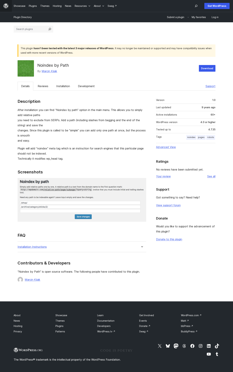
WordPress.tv (106, 331)
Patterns (60, 331)
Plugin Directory (23, 17)
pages (201, 137)
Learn (100, 315)
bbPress (187, 326)
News (17, 320)
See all (211, 176)
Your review (163, 176)
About (17, 315)
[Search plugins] (49, 29)
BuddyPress (189, 331)
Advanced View (166, 147)
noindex (191, 137)
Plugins (59, 326)
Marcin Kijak (49, 71)
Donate (144, 326)
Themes (60, 320)
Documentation (105, 320)
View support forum (168, 205)
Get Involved (146, 315)
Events (143, 320)
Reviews (43, 86)
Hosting (18, 326)
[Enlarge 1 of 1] (141, 182)
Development (86, 86)
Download (207, 68)
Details (25, 86)
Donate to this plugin (169, 239)
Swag (143, 331)
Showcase (61, 315)
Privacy (18, 331)
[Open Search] (196, 6)
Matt (185, 320)
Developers (104, 326)
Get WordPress (217, 5)
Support (210, 86)
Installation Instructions (32, 246)
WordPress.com (191, 315)
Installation (63, 86)
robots (210, 137)
